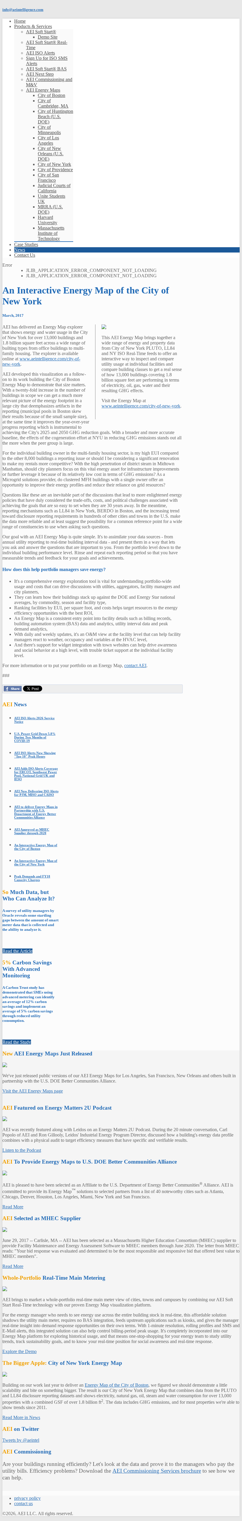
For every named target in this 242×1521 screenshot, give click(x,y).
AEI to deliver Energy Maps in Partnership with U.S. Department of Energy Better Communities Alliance (36, 812)
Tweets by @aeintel (20, 1440)
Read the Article (17, 950)
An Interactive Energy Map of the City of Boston (35, 846)
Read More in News (21, 1417)
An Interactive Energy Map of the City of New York (35, 862)
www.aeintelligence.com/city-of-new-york (141, 405)
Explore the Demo (19, 1351)
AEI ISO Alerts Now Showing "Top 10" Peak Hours (35, 754)
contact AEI (135, 665)
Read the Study (16, 1042)
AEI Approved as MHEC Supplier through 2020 (31, 831)
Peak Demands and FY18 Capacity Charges (32, 878)
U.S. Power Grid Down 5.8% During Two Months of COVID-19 (34, 737)
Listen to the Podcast (21, 1150)
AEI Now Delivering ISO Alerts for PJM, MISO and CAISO (36, 792)
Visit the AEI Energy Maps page (32, 1090)
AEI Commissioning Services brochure (156, 1471)
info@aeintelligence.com (22, 9)
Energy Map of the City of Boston (116, 1385)
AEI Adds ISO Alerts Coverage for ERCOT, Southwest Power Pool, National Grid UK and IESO (36, 774)
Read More (12, 1206)
